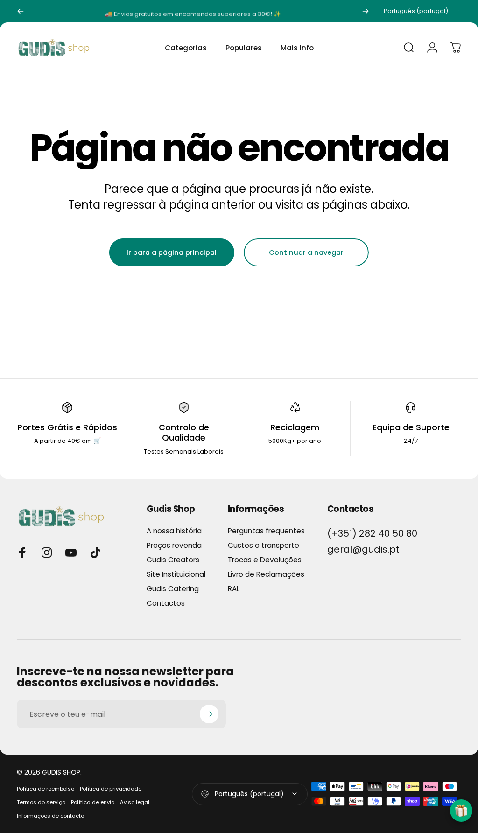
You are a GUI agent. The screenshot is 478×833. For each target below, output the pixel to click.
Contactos (166, 603)
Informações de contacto (50, 815)
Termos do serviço (41, 802)
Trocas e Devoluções (265, 559)
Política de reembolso (45, 788)
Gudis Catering (173, 588)
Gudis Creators (173, 559)
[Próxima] (365, 11)
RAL (233, 588)
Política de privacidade (110, 788)
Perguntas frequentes (266, 530)
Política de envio (92, 802)
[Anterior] (20, 11)
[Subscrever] (209, 714)
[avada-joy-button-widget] (461, 810)
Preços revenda (174, 545)
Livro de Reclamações (266, 574)
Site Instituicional (176, 574)
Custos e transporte (263, 545)
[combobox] (422, 11)
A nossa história (174, 530)
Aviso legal (134, 802)
